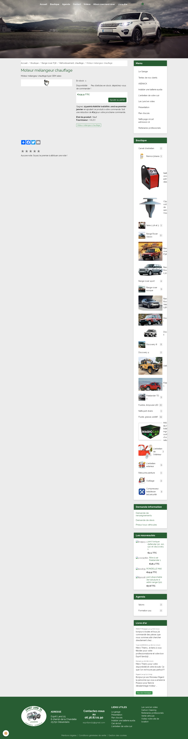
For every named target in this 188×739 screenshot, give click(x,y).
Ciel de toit (116, 723)
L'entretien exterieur (154, 464)
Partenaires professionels (149, 128)
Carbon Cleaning (148, 710)
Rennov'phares (154, 156)
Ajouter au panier (117, 100)
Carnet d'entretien (150, 148)
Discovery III (154, 344)
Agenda (66, 4)
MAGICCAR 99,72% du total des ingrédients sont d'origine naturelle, (164, 431)
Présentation (143, 107)
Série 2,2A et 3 (154, 225)
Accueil (43, 4)
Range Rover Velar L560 (164, 303)
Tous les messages (144, 693)
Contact (77, 4)
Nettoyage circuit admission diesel (164, 177)
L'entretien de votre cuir (148, 95)
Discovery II (164, 333)
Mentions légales (69, 735)
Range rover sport (150, 281)
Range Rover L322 (164, 270)
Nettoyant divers (150, 411)
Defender (164, 366)
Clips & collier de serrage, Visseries (164, 207)
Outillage (154, 481)
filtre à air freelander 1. (155, 558)
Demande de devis (145, 520)
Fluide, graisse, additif (150, 417)
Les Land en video (146, 101)
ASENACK (142, 84)
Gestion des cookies (117, 735)
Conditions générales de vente (92, 735)
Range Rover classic (154, 235)
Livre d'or (122, 4)
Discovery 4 (150, 352)
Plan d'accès (144, 113)
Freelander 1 (164, 384)
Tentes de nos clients (147, 78)
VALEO (92, 120)
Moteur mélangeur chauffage (88, 125)
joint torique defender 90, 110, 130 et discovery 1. (156, 545)
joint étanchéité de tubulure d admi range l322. (154, 579)
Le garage (115, 712)
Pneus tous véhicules (146, 525)
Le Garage (143, 71)
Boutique (54, 4)
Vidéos (87, 4)
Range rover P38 (49, 63)
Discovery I (164, 319)
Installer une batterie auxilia (150, 89)
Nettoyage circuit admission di (146, 120)
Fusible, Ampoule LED (150, 405)
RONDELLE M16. (154, 568)
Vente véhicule (147, 716)
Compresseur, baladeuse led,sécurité (154, 492)
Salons (150, 605)
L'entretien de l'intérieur (158, 452)
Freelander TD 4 (154, 397)
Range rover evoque (154, 289)
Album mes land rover (104, 4)
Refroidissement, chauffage (71, 63)
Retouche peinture (150, 473)
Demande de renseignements (144, 514)
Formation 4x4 (150, 610)
